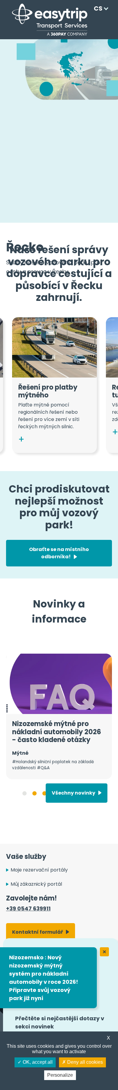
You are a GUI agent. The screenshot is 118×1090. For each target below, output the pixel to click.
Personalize (60, 1075)
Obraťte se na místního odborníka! (59, 553)
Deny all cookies (84, 1062)
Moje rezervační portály (39, 869)
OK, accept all (37, 1062)
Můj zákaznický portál (36, 884)
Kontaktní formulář (37, 932)
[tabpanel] (59, 716)
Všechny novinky (73, 792)
